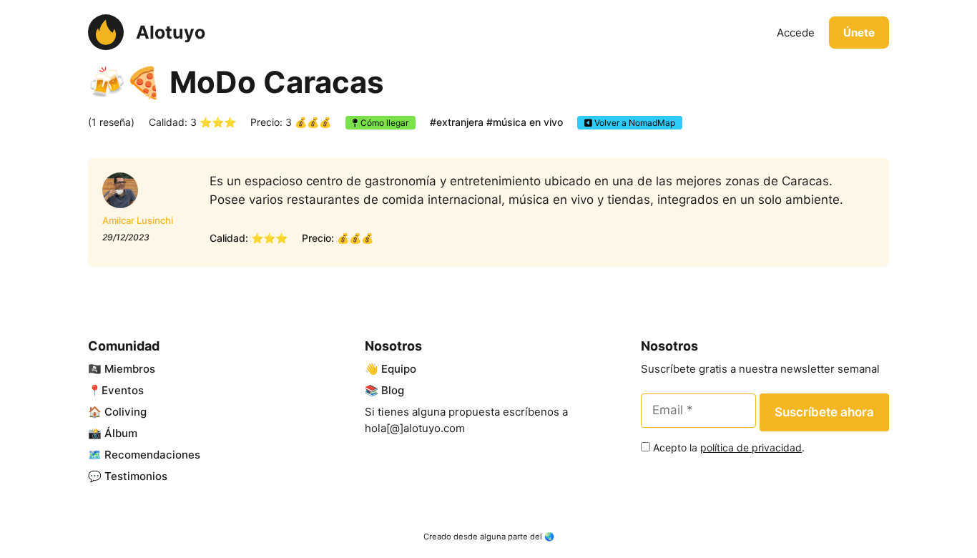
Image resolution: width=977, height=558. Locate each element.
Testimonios (135, 476)
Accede (796, 32)
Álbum (120, 433)
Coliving (125, 411)
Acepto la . (729, 447)
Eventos (123, 390)
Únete (859, 32)
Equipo (398, 369)
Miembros (129, 369)
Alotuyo (170, 32)
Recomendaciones (152, 454)
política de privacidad (751, 447)
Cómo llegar (383, 122)
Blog (392, 390)
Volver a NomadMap (633, 122)
